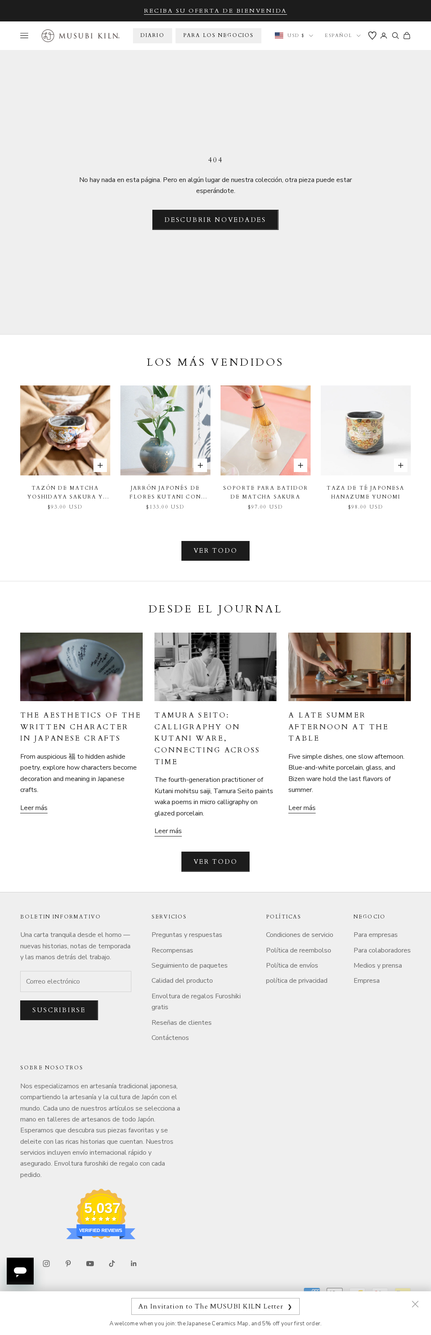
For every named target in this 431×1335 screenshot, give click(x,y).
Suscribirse (59, 1010)
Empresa (367, 980)
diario (153, 35)
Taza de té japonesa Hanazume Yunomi (365, 492)
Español (338, 35)
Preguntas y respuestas (187, 934)
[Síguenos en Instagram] (46, 1263)
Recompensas (172, 950)
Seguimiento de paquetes (190, 965)
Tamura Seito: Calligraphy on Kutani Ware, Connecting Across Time (207, 738)
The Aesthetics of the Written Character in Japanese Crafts (80, 726)
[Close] (415, 1304)
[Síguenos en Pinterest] (68, 1263)
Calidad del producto (182, 980)
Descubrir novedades (215, 220)
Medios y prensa (378, 965)
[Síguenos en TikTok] (112, 1263)
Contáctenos (170, 1037)
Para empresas (376, 934)
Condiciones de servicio (299, 934)
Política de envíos (292, 965)
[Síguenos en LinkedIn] (134, 1263)
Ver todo (216, 550)
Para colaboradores (382, 950)
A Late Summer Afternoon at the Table (338, 726)
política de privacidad (296, 980)
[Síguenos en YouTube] (90, 1263)
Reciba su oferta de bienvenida (215, 11)
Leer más (34, 808)
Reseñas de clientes (182, 1022)
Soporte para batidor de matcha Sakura (265, 492)
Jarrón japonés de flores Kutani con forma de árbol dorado (165, 493)
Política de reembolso (298, 950)
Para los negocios (218, 35)
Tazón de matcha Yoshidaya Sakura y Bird (65, 493)
